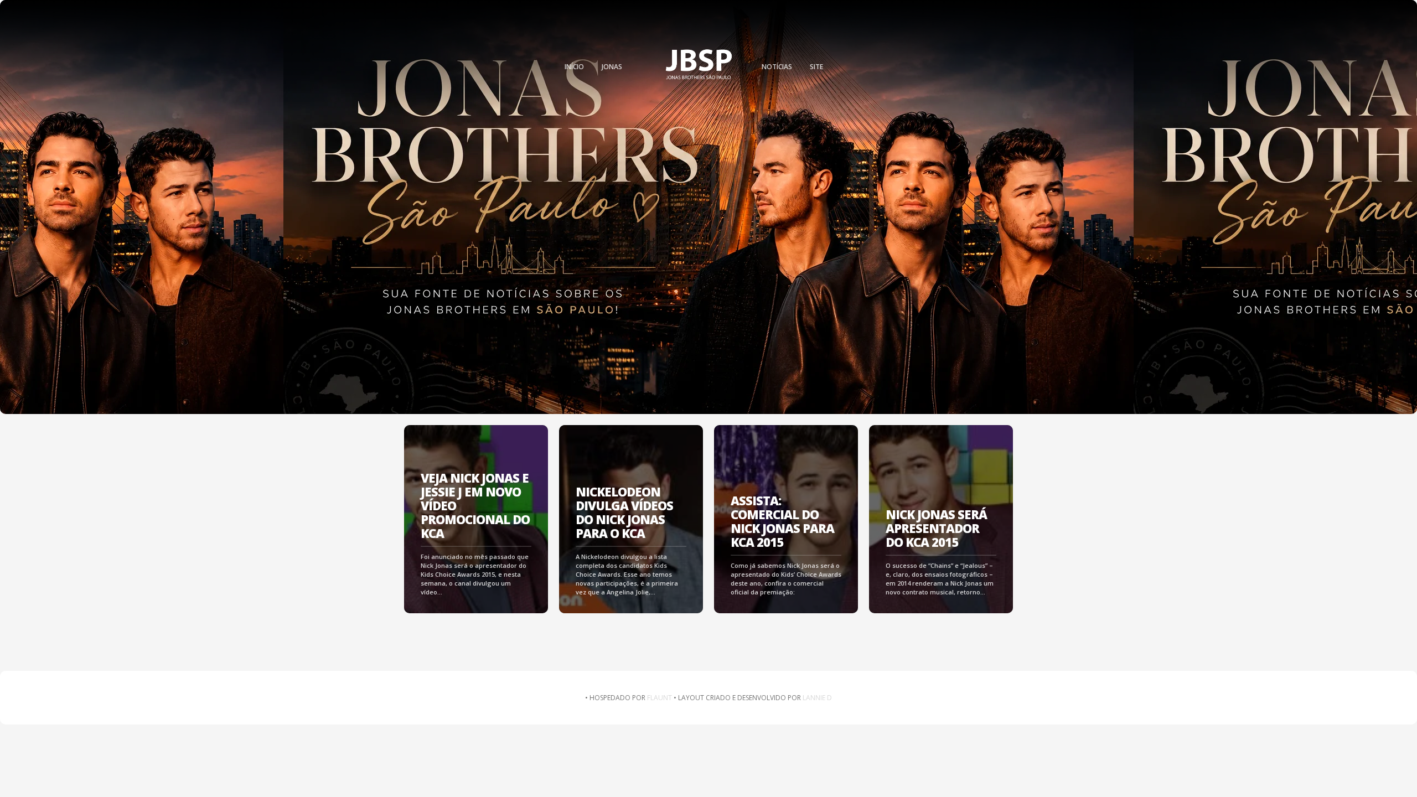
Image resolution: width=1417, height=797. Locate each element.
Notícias (777, 66)
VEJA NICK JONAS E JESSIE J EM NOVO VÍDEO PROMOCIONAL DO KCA (475, 505)
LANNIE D (817, 697)
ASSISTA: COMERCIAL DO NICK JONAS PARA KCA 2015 (782, 521)
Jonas (612, 66)
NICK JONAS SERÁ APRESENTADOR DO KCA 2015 (936, 528)
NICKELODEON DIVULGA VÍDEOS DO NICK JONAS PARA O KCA (624, 512)
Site (816, 66)
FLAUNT (659, 697)
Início (574, 66)
